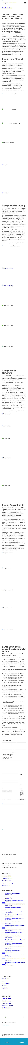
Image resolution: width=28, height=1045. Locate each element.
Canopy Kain (4, 981)
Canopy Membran (5, 983)
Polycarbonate (5, 988)
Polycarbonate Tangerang (7, 883)
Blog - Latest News (7, 8)
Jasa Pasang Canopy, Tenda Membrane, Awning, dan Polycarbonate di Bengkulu (12, 16)
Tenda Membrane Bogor (7, 878)
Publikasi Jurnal (5, 1025)
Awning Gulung (5, 978)
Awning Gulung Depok (6, 880)
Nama (21, 775)
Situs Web (21, 784)
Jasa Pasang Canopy (6, 20)
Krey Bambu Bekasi (6, 885)
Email (21, 780)
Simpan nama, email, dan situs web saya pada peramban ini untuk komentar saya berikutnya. (22, 794)
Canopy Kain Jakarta (6, 876)
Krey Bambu (4, 985)
